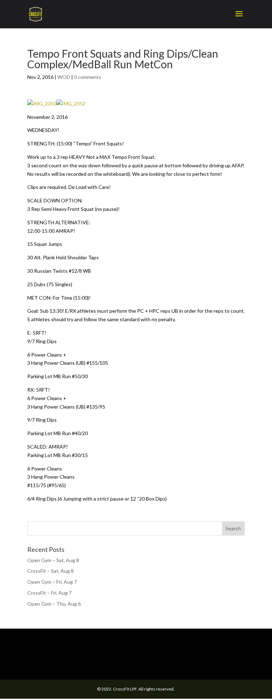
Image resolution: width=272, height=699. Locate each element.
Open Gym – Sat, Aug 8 (53, 560)
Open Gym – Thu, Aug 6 (54, 604)
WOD (63, 77)
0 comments (87, 77)
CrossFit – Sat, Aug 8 (50, 571)
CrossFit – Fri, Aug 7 (49, 593)
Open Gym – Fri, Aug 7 (52, 582)
